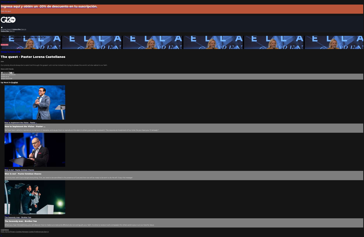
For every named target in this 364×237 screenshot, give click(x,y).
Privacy (13, 232)
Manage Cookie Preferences (33, 232)
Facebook (5, 73)
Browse (4, 29)
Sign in (23, 29)
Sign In (12, 31)
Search (10, 29)
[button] (1, 27)
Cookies (19, 232)
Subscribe (4, 45)
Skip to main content (9, 2)
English (14, 82)
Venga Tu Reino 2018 (10, 52)
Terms (7, 232)
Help (3, 232)
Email (12, 73)
